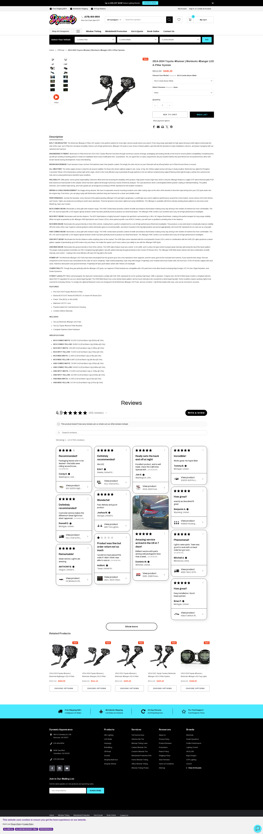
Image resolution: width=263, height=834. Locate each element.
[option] (69, 711)
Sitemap (162, 768)
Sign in (191, 9)
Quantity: (156, 100)
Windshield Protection (81, 815)
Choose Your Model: (174, 75)
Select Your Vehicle (61, 40)
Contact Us (124, 815)
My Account (182, 9)
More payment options (161, 121)
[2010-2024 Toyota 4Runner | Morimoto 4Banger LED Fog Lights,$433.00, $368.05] (195, 655)
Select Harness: (165, 87)
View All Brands (194, 768)
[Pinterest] (171, 126)
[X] (167, 126)
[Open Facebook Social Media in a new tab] (52, 768)
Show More (63, 469)
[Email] (158, 126)
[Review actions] (88, 450)
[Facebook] (153, 126)
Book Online (111, 815)
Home (51, 815)
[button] (106, 412)
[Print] (162, 126)
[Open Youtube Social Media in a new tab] (67, 768)
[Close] (212, 3)
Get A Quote (98, 815)
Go (206, 40)
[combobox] (144, 19)
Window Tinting (63, 815)
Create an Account (204, 9)
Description (56, 136)
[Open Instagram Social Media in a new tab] (59, 768)
